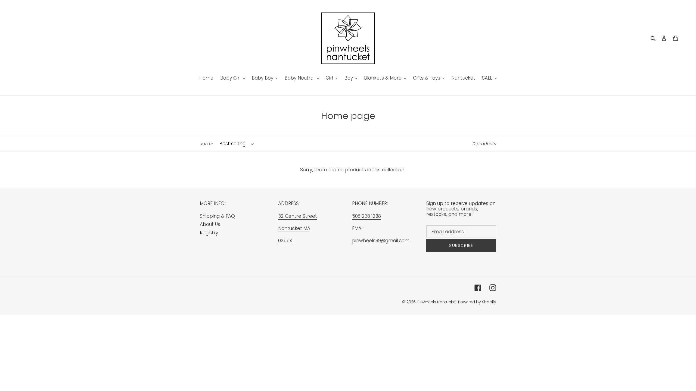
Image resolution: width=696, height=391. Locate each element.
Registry (209, 232)
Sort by (206, 144)
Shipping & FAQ (217, 216)
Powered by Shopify (477, 302)
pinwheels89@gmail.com (380, 240)
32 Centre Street (297, 216)
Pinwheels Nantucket (437, 302)
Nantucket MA (294, 228)
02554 (285, 240)
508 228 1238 (366, 216)
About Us (210, 224)
